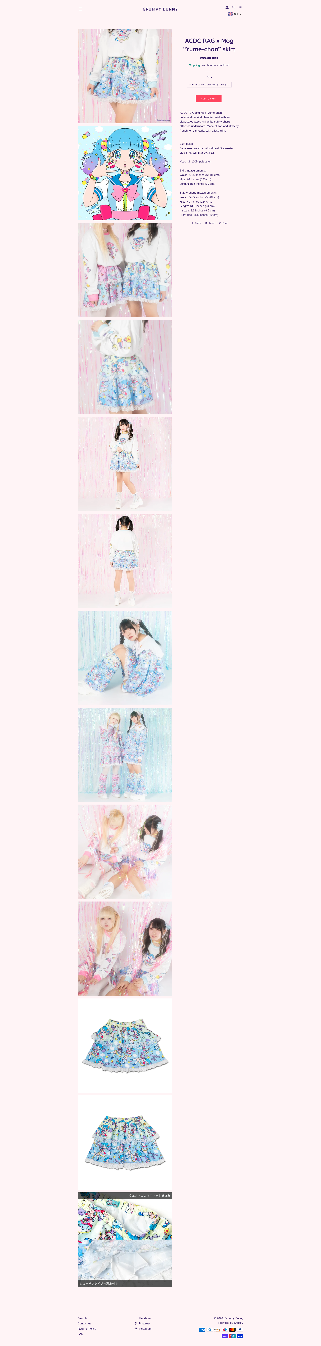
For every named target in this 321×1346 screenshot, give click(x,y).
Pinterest (144, 1323)
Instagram (144, 1328)
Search (82, 1318)
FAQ (80, 1333)
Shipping (194, 65)
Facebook (144, 1318)
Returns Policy (87, 1328)
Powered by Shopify (230, 1322)
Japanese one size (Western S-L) (209, 84)
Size (209, 77)
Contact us (84, 1323)
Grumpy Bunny (160, 9)
